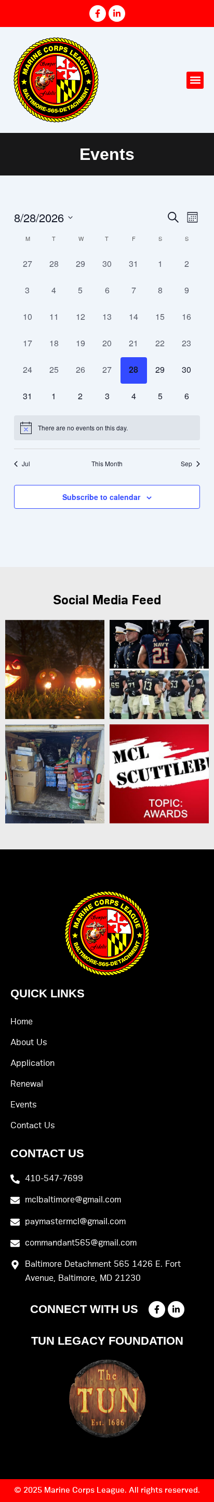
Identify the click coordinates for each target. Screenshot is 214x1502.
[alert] (106, 427)
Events (23, 1105)
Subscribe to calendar (101, 497)
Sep (186, 463)
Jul (26, 463)
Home (21, 1022)
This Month (107, 463)
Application (32, 1063)
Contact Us (32, 1125)
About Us (28, 1042)
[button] (195, 80)
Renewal (26, 1084)
